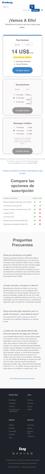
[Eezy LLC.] (22, 449)
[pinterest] (21, 453)
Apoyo (29, 406)
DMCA (29, 409)
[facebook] (13, 453)
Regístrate (35, 10)
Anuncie (30, 403)
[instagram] (24, 453)
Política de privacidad (28, 467)
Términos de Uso (14, 467)
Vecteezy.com (36, 348)
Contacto (30, 436)
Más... (11, 437)
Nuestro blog (30, 432)
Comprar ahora (22, 70)
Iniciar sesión (26, 10)
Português (12, 431)
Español (12, 428)
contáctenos (17, 163)
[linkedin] (31, 453)
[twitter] (17, 453)
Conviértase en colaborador (14, 410)
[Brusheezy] (7, 2)
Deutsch (12, 434)
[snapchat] (28, 453)
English (11, 425)
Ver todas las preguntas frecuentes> (22, 378)
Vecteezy (12, 403)
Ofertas (30, 400)
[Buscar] (32, 7)
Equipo (29, 428)
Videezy (12, 406)
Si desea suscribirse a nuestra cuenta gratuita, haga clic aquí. (23, 172)
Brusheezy (12, 400)
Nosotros (30, 425)
